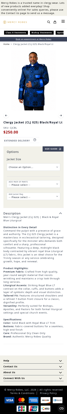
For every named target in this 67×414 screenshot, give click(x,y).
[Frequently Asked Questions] (60, 361)
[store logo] (15, 22)
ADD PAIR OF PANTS (18, 182)
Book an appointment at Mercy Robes (33, 39)
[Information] (60, 367)
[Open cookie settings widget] (61, 408)
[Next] (61, 115)
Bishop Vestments (42, 32)
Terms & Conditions (22, 393)
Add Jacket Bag (16, 194)
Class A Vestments (16, 32)
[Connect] (60, 378)
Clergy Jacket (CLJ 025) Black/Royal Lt (33, 44)
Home (6, 44)
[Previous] (6, 115)
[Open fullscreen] (33, 80)
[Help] (60, 372)
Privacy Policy (48, 393)
